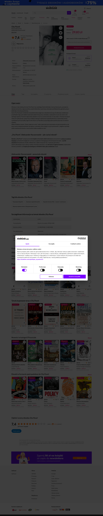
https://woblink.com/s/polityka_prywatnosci (30, 259)
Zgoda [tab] (27, 244)
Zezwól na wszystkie (74, 276)
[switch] (42, 270)
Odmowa (51, 276)
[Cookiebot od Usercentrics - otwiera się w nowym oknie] (79, 238)
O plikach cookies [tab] (76, 244)
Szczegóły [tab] (51, 244)
